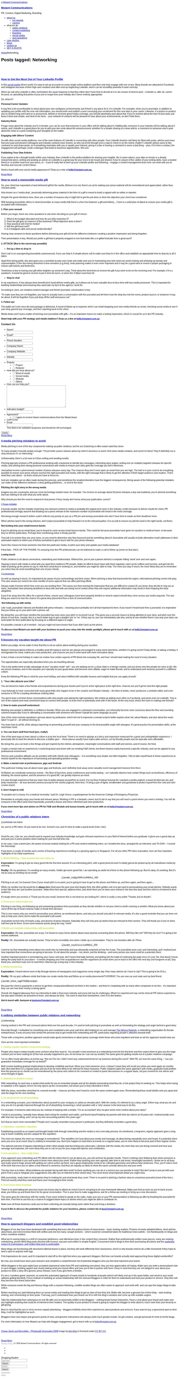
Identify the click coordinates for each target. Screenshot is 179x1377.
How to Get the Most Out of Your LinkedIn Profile (32, 79)
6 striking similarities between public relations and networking (40, 1015)
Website (20, 379)
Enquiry (10, 362)
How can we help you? (18, 384)
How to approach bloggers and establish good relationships (39, 1223)
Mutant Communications (17, 7)
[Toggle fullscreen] (7, 1372)
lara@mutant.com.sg (113, 1209)
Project (19, 365)
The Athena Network (126, 1030)
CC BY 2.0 (100, 1331)
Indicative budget (15, 409)
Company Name (15, 346)
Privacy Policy (7, 1343)
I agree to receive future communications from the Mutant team (46, 417)
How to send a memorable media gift (24, 179)
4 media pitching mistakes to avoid (23, 440)
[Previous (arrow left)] (2, 1375)
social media (14, 85)
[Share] (4, 1372)
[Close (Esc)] (2, 1372)
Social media (22, 376)
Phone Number (14, 340)
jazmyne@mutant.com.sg (45, 1000)
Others (19, 381)
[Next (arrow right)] (4, 1375)
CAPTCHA (12, 420)
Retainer (20, 368)
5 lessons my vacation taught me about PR (28, 639)
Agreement (12, 414)
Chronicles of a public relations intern (25, 816)
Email (10, 335)
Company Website (16, 351)
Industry (11, 357)
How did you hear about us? (21, 370)
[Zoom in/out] (9, 1372)
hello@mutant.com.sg (146, 629)
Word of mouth (23, 373)
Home (4, 53)
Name (10, 329)
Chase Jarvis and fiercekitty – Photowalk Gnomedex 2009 (29, 1331)
